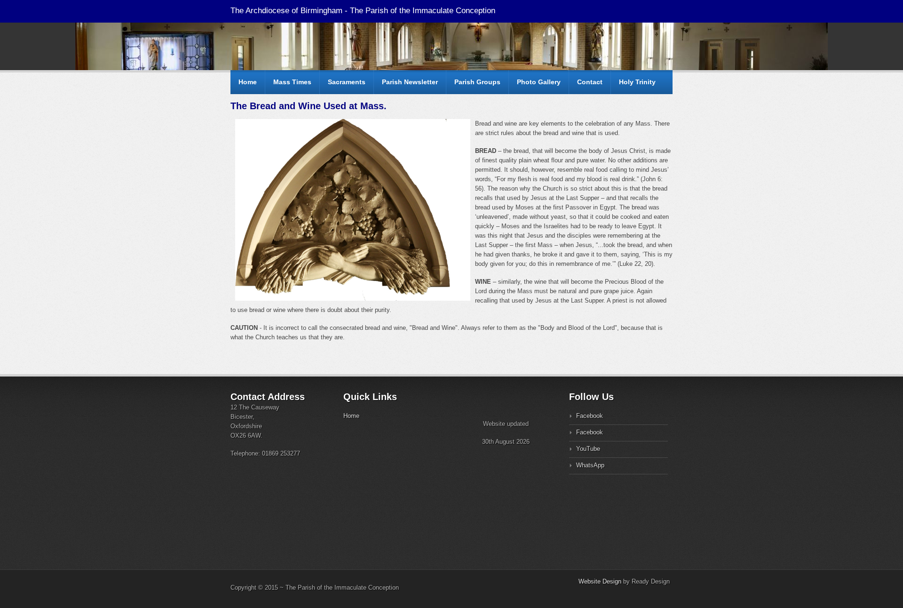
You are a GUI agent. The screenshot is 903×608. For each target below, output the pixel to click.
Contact (589, 82)
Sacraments (346, 82)
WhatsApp (590, 465)
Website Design (599, 581)
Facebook (589, 415)
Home (247, 82)
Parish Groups (477, 82)
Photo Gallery (539, 82)
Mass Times (292, 82)
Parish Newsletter (410, 82)
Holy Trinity (637, 82)
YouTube (588, 448)
